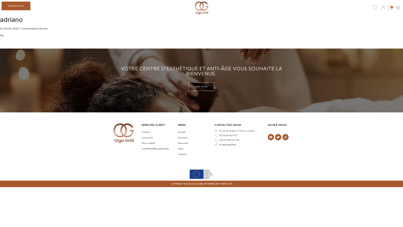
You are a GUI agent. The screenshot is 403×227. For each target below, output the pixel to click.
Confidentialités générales (155, 148)
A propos (183, 137)
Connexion (147, 137)
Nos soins (183, 143)
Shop (180, 148)
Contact (146, 132)
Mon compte (148, 143)
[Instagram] (285, 137)
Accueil (182, 132)
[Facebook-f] (271, 137)
